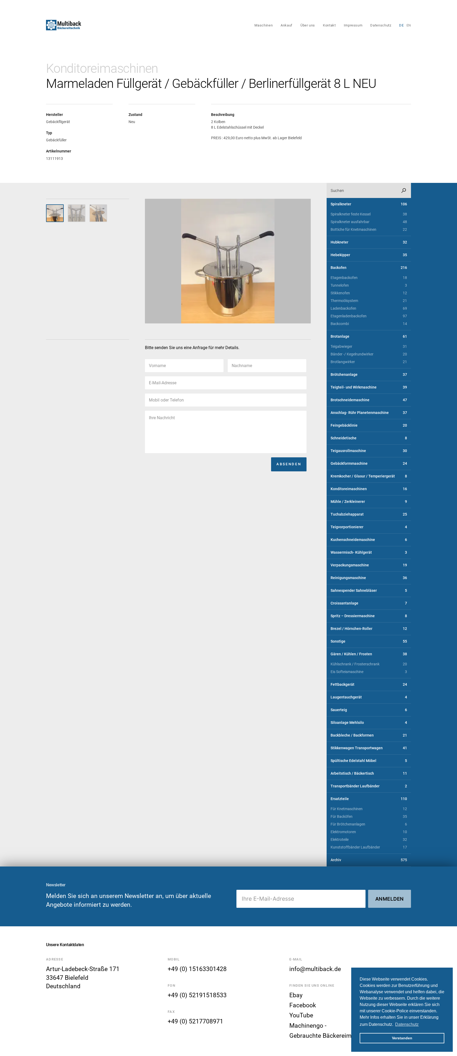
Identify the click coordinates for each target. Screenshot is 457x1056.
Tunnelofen (369, 285)
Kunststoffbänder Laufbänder (369, 847)
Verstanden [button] (402, 1038)
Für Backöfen (369, 816)
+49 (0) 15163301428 (197, 969)
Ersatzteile (369, 799)
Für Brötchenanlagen (369, 824)
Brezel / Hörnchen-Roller (369, 628)
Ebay (296, 995)
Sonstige (369, 641)
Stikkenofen (369, 293)
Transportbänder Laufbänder (369, 786)
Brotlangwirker (369, 362)
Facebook (302, 1005)
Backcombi (369, 324)
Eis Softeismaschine (369, 672)
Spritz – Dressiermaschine (369, 616)
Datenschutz (380, 25)
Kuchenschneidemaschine (369, 540)
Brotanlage (369, 336)
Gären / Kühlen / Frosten (369, 654)
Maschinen (263, 25)
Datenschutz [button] (407, 1024)
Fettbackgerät (369, 684)
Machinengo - (307, 1025)
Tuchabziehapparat (369, 514)
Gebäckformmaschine (369, 463)
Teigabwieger (369, 346)
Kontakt (329, 25)
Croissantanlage (369, 603)
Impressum (353, 25)
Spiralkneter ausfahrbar (369, 222)
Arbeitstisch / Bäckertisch (369, 773)
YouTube (301, 1015)
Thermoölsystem (369, 301)
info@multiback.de (315, 969)
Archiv (369, 860)
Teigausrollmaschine (369, 451)
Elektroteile (369, 839)
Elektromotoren (369, 832)
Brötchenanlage (369, 374)
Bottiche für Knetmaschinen (369, 229)
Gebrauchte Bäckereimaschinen (332, 1035)
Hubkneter (369, 242)
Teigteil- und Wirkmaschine (369, 387)
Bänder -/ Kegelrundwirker (369, 354)
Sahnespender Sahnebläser (369, 590)
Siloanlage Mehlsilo (369, 722)
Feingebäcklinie (369, 425)
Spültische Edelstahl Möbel (369, 761)
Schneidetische (369, 438)
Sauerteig (369, 710)
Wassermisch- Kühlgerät (369, 552)
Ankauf (287, 25)
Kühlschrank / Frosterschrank (369, 664)
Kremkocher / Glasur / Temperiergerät (369, 476)
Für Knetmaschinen (369, 809)
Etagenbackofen (369, 278)
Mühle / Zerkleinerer (369, 501)
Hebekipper (369, 255)
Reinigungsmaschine (369, 578)
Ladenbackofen (369, 308)
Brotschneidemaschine (369, 400)
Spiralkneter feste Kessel (369, 214)
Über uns (307, 25)
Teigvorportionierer (369, 527)
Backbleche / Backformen (369, 735)
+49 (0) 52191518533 (197, 995)
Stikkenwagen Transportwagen (369, 748)
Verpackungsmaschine (369, 565)
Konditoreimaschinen (102, 68)
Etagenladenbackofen (369, 316)
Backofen (369, 267)
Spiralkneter (369, 204)
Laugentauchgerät (369, 697)
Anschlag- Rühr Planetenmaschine (369, 412)
